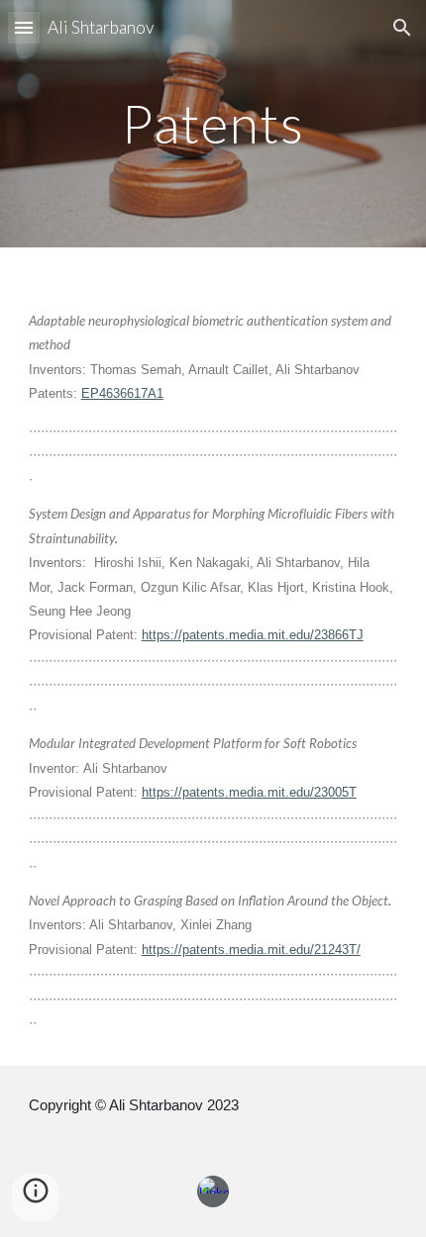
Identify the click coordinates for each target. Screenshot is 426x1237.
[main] (213, 123)
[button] (24, 27)
